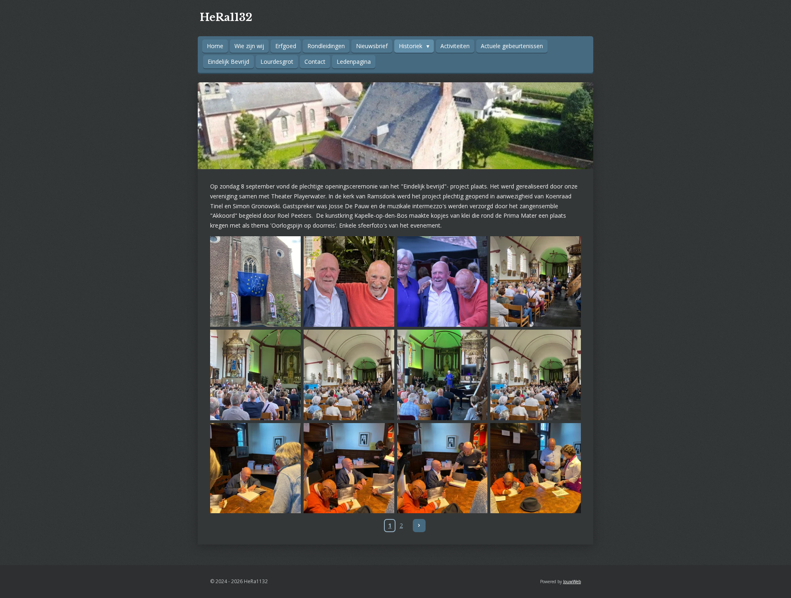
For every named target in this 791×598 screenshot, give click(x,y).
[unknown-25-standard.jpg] (536, 281)
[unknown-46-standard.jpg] (442, 281)
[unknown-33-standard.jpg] (442, 468)
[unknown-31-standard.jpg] (255, 468)
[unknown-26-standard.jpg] (349, 374)
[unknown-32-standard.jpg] (349, 468)
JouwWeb (572, 581)
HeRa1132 (226, 17)
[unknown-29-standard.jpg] (442, 374)
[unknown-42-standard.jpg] (536, 468)
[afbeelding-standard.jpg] (255, 281)
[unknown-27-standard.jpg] (255, 374)
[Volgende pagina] (419, 525)
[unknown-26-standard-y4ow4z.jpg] (536, 374)
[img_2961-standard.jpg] (349, 281)
